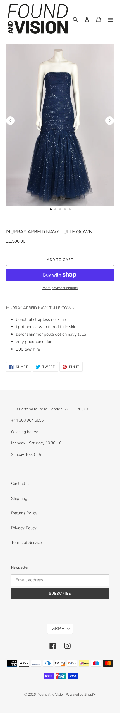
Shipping (19, 498)
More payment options (60, 288)
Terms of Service (26, 542)
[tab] (51, 209)
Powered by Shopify (81, 694)
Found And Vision (51, 694)
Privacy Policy (24, 528)
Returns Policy (24, 513)
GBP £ (58, 628)
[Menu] (110, 19)
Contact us (20, 483)
